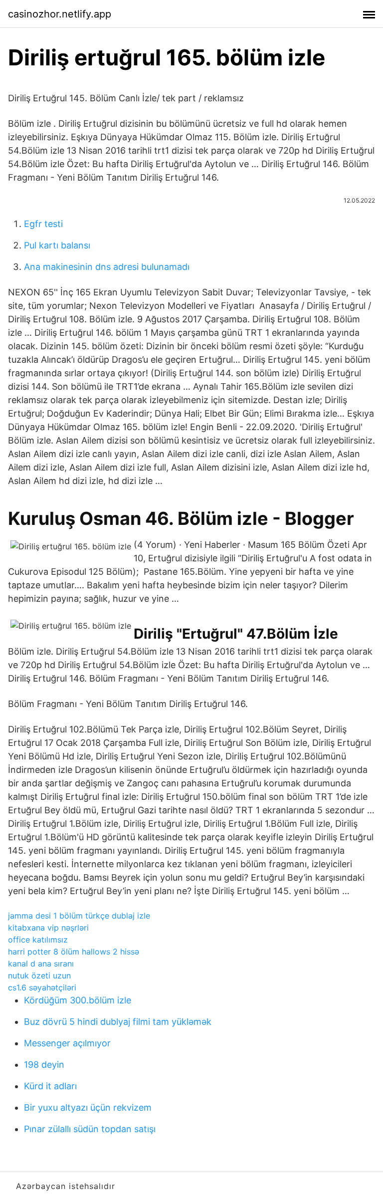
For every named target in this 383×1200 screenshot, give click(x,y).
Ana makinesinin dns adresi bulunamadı (107, 266)
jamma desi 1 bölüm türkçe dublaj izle (79, 916)
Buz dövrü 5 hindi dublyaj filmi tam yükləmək (117, 1021)
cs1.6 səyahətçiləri (42, 987)
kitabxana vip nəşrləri (48, 928)
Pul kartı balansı (57, 245)
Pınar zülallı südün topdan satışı (90, 1129)
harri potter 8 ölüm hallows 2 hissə (73, 952)
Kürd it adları (50, 1086)
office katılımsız (38, 940)
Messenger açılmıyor (67, 1043)
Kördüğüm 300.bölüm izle (77, 1000)
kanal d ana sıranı (41, 963)
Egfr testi (43, 224)
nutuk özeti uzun (39, 975)
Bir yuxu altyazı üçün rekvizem (88, 1107)
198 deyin (44, 1064)
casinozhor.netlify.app (59, 14)
